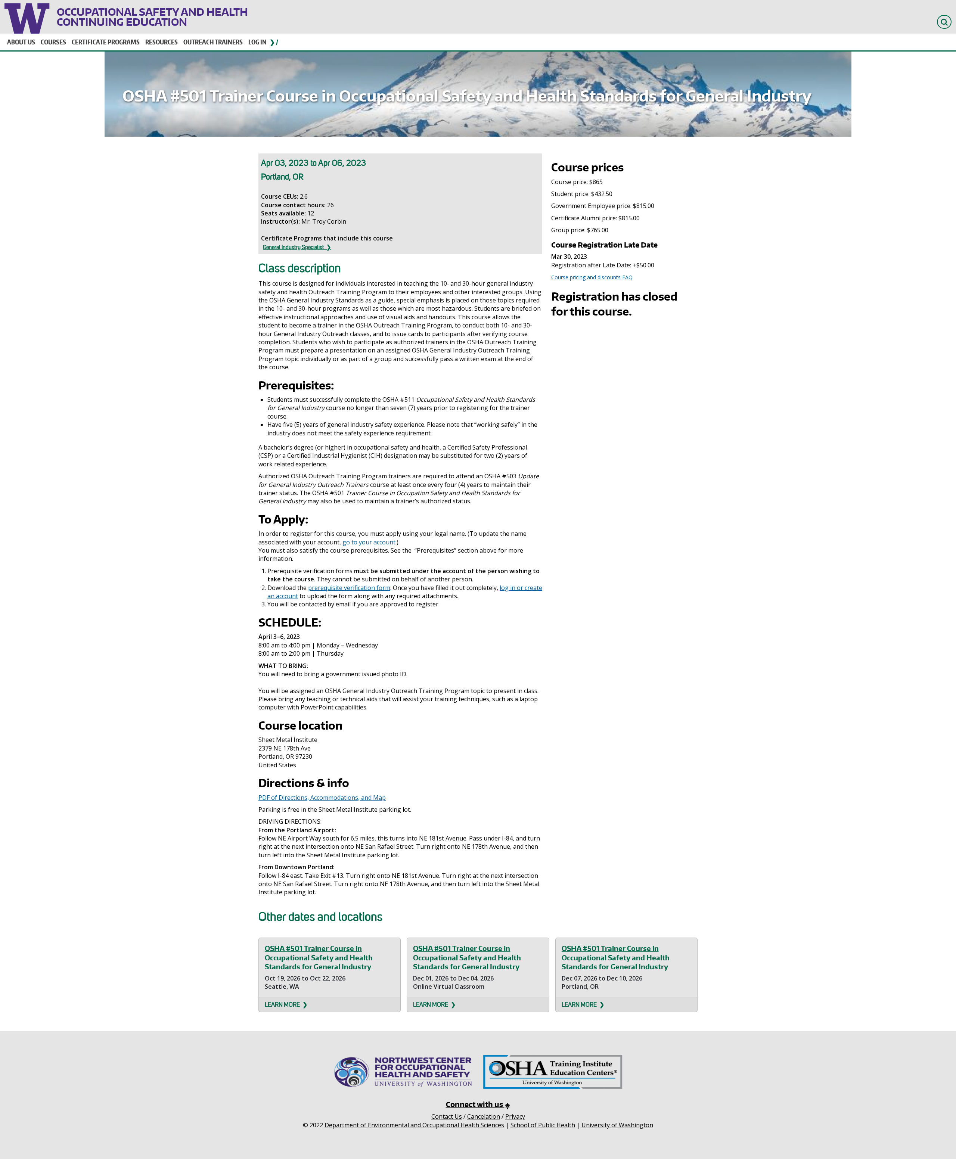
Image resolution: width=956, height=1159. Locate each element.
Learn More (282, 1004)
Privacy (515, 1116)
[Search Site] (944, 22)
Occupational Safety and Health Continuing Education (152, 16)
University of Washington (27, 17)
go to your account (368, 542)
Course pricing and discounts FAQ (592, 277)
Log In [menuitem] (257, 42)
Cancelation (483, 1116)
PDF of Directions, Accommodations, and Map (322, 797)
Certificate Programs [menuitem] (106, 42)
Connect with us (475, 1104)
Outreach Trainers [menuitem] (213, 42)
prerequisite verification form (349, 588)
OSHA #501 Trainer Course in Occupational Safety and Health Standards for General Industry (319, 957)
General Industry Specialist (293, 247)
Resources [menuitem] (161, 42)
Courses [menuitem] (53, 42)
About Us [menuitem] (21, 42)
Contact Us (446, 1116)
